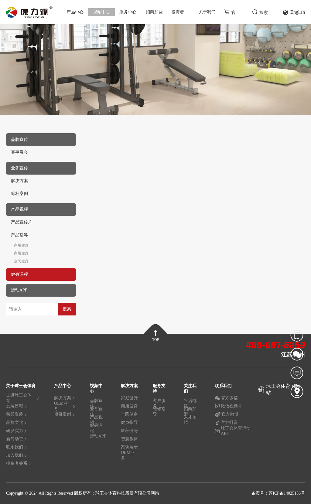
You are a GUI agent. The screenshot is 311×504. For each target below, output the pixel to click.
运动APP (98, 436)
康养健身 (129, 430)
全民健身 (21, 261)
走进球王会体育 (19, 399)
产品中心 (75, 12)
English (297, 12)
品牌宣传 (96, 405)
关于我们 (207, 12)
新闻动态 (14, 439)
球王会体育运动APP (236, 431)
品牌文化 (14, 422)
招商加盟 (154, 12)
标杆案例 (19, 193)
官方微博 (229, 414)
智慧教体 (129, 439)
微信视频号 (231, 406)
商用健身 (21, 253)
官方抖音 (229, 422)
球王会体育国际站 (283, 389)
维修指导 (159, 412)
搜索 (263, 12)
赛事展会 (19, 152)
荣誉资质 (14, 414)
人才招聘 (190, 420)
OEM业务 (61, 407)
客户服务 (159, 405)
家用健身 (21, 245)
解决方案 (19, 181)
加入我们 (14, 455)
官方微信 (229, 398)
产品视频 (96, 421)
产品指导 (19, 235)
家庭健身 (129, 398)
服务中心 (127, 12)
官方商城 (239, 12)
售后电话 (190, 405)
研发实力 (14, 430)
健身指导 (129, 422)
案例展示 (129, 447)
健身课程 (96, 429)
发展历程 (14, 406)
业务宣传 (96, 413)
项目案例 (62, 414)
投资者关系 (182, 12)
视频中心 (101, 12)
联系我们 (14, 447)
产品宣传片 (21, 222)
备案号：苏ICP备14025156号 (278, 493)
